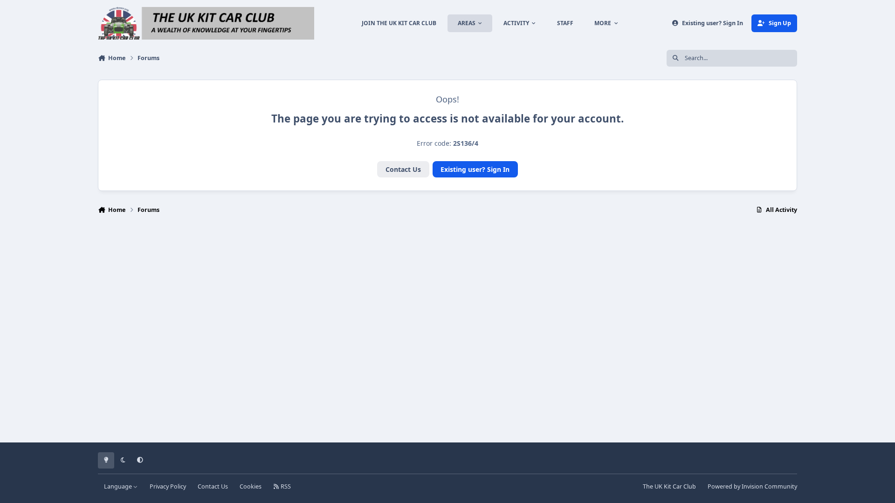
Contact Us (403, 169)
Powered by (752, 486)
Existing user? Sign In (475, 169)
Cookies (251, 486)
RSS (285, 486)
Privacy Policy (168, 486)
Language (118, 486)
